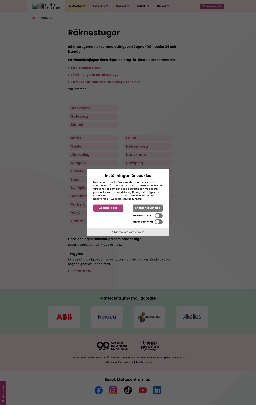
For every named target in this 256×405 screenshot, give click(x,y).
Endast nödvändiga (147, 207)
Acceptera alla (108, 207)
